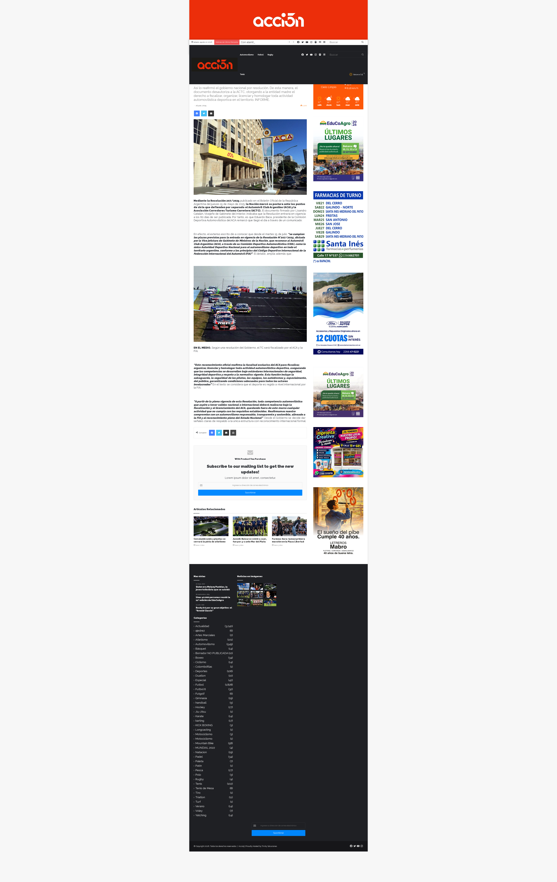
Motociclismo (203, 734)
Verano (199, 806)
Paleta (199, 761)
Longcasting (203, 729)
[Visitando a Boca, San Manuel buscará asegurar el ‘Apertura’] (270, 602)
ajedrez (200, 630)
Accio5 (241, 846)
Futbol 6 (200, 689)
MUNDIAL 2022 (205, 747)
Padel (199, 756)
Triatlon (200, 797)
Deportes (201, 671)
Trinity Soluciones (269, 846)
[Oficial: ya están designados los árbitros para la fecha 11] (257, 586)
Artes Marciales (205, 635)
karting (199, 720)
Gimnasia (201, 698)
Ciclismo (200, 662)
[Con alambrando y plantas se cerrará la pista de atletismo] (211, 526)
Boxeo (199, 657)
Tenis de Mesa (204, 788)
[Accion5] (278, 19)
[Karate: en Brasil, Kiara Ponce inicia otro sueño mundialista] (243, 586)
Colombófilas (203, 666)
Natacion (201, 752)
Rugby (270, 55)
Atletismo (201, 639)
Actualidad (202, 626)
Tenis (242, 74)
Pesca (199, 770)
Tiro (197, 792)
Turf (198, 801)
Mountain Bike (204, 743)
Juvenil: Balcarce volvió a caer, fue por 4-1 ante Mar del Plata (278, 42)
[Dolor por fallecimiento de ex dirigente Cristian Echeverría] (270, 594)
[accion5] (214, 64)
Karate (199, 716)
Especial (200, 680)
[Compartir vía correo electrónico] (211, 113)
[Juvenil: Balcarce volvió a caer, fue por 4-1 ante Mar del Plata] (250, 526)
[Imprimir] (233, 433)
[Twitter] (204, 113)
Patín (198, 765)
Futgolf (200, 693)
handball (200, 702)
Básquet (200, 648)
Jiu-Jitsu (200, 711)
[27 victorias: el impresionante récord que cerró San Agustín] (257, 602)
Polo (198, 774)
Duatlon (200, 675)
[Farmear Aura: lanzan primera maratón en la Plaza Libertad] (289, 526)
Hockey (200, 707)
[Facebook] (197, 113)
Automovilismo (247, 55)
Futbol (261, 55)
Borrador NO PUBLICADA (211, 653)
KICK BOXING (204, 725)
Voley (198, 810)
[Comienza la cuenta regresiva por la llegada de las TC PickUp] (243, 602)
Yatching (200, 815)
